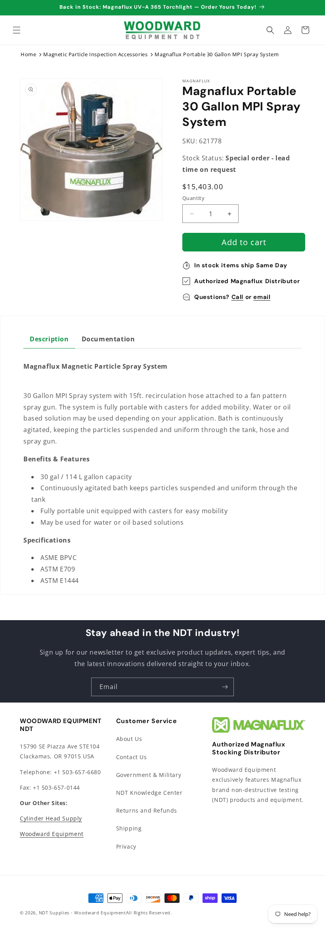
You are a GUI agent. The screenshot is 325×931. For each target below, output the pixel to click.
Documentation (108, 339)
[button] (16, 30)
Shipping (129, 828)
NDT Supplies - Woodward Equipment (82, 913)
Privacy (126, 846)
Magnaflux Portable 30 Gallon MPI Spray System (217, 54)
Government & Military (149, 775)
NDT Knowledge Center (149, 792)
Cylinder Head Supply (51, 818)
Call (237, 297)
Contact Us (131, 757)
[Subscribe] (224, 687)
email (261, 297)
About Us (129, 739)
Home (28, 54)
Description (49, 339)
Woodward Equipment (52, 834)
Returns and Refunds (146, 810)
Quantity (193, 198)
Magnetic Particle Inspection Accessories (95, 54)
